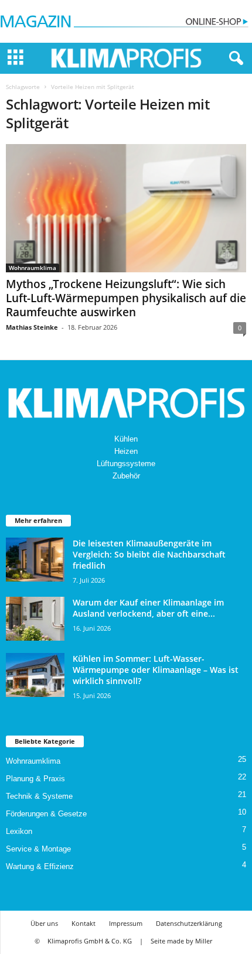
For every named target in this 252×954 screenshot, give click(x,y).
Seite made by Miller (181, 940)
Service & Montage (38, 848)
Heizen (126, 451)
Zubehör (126, 475)
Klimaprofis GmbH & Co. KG (89, 940)
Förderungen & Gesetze (46, 813)
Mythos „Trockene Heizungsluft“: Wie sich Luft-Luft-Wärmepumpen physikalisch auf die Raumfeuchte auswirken (126, 298)
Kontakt (83, 923)
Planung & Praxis (35, 778)
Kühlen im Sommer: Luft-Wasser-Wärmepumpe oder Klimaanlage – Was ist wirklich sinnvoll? (156, 669)
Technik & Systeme (39, 796)
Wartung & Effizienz (40, 866)
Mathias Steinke (32, 327)
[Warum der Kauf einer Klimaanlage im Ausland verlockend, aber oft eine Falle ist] (35, 619)
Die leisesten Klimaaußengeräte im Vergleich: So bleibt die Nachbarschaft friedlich (149, 554)
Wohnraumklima (32, 268)
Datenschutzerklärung (189, 923)
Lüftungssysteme (126, 463)
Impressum (125, 923)
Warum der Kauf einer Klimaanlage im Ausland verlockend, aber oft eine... (148, 608)
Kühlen (126, 439)
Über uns (44, 923)
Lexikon (19, 831)
